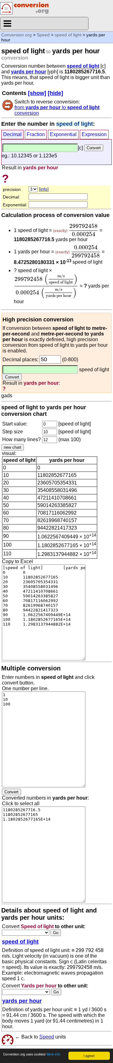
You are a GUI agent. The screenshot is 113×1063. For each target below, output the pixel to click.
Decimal (12, 134)
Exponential (63, 134)
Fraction (36, 134)
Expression (94, 134)
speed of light (68, 34)
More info (53, 1054)
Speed (43, 34)
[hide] (55, 93)
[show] (37, 93)
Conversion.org (16, 34)
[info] (44, 189)
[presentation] (83, 230)
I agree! (89, 1055)
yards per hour (28, 71)
